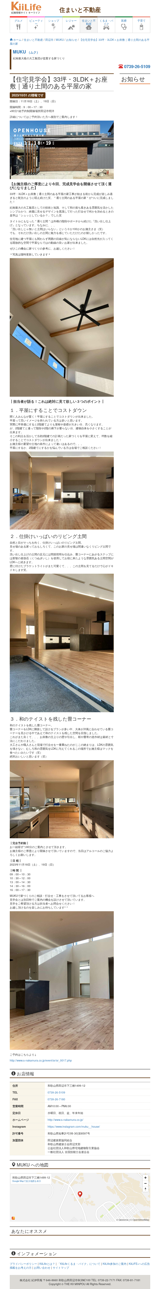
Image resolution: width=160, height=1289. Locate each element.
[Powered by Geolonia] (13, 1218)
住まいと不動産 (80, 9)
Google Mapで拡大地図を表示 (26, 1180)
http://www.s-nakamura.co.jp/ (65, 1120)
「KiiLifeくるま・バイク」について (78, 1264)
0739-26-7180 (56, 1099)
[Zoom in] (145, 1178)
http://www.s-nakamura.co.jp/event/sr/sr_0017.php (41, 1060)
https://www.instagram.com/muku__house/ (74, 1126)
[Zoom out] (145, 1183)
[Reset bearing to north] (145, 1189)
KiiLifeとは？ (47, 1264)
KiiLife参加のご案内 (114, 1264)
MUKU (26, 52)
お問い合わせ (42, 1267)
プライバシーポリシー (23, 1264)
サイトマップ (61, 1267)
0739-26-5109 (137, 66)
